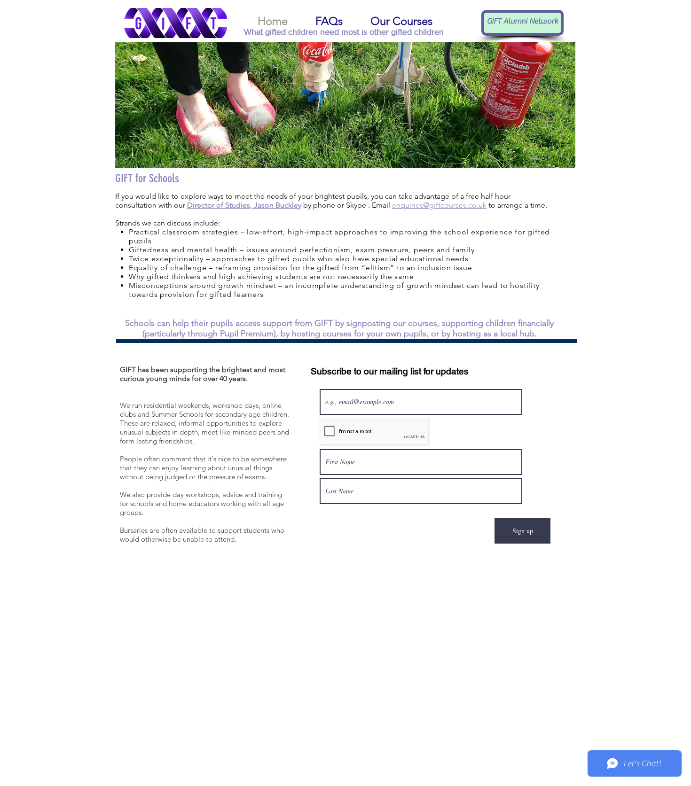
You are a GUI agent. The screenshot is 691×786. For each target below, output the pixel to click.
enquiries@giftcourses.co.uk (439, 205)
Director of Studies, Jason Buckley (244, 205)
